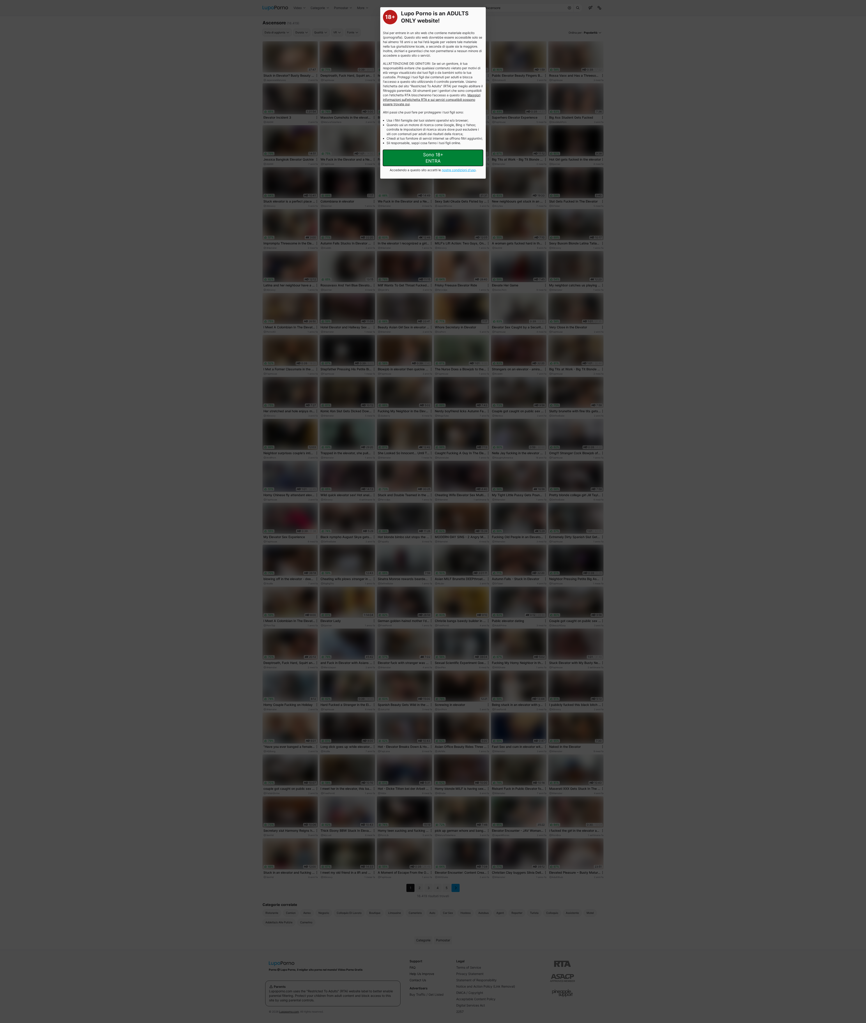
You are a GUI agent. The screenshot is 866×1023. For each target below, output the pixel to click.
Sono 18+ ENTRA (433, 158)
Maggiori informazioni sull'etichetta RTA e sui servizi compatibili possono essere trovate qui (431, 99)
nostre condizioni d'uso (459, 170)
